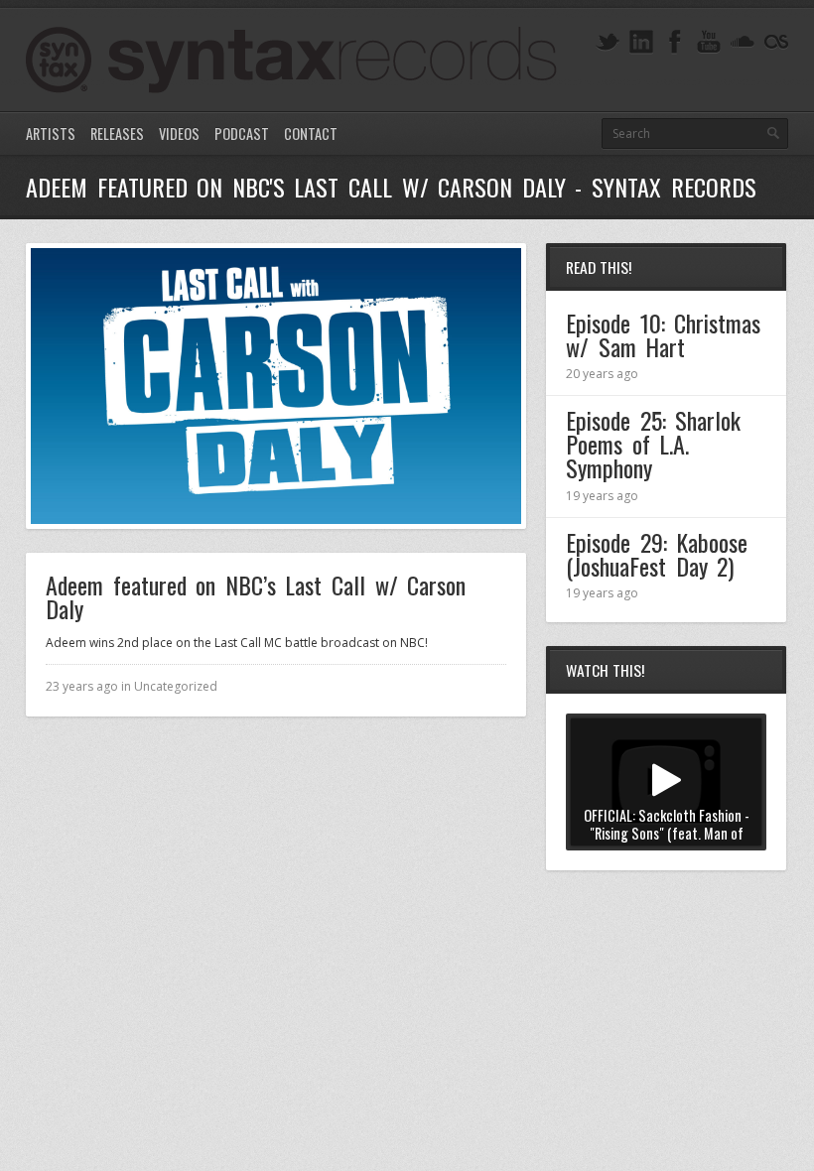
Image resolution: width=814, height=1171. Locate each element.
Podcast (241, 133)
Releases (117, 133)
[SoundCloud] (742, 42)
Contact (311, 133)
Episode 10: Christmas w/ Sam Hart (663, 334)
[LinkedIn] (641, 42)
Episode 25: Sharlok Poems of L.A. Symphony (653, 443)
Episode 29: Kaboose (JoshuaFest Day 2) (656, 554)
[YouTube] (709, 42)
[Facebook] (675, 42)
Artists (50, 133)
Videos (179, 133)
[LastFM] (776, 42)
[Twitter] (607, 42)
